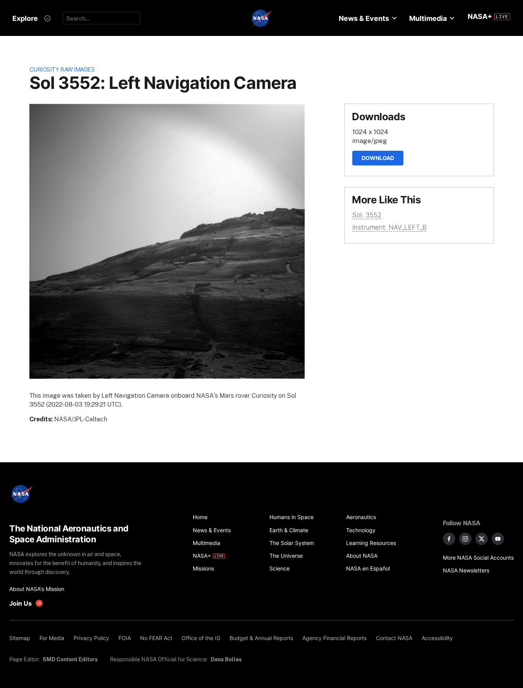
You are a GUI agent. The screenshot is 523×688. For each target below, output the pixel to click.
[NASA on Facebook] (449, 539)
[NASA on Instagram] (465, 539)
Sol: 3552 (366, 215)
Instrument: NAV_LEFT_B (389, 227)
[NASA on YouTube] (498, 539)
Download (378, 158)
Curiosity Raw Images (62, 69)
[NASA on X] (481, 539)
